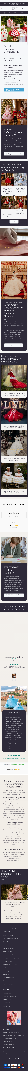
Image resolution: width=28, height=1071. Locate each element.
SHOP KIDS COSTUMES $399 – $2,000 (13, 89)
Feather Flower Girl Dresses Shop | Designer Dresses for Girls (14, 491)
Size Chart (5, 967)
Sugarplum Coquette (8, 954)
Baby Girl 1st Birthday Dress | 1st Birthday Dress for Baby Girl (14, 426)
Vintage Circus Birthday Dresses (11, 958)
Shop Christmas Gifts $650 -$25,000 (14, 153)
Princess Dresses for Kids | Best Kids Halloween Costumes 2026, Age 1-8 (14, 394)
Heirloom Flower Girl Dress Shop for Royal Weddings (14, 459)
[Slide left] (12, 928)
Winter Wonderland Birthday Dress (20, 189)
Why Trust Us (6, 945)
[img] (14, 659)
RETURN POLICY (7, 999)
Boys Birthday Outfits (8, 977)
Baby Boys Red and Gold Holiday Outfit (20, 211)
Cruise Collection (7, 974)
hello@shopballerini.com (10, 1038)
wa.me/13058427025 (14, 1032)
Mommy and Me (7, 980)
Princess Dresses (7, 961)
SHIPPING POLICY (7, 993)
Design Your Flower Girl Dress (13, 595)
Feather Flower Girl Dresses (10, 964)
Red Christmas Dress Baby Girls (7, 189)
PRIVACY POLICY (7, 1002)
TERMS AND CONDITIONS (9, 996)
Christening (6, 971)
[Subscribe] (23, 1053)
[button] (1, 8)
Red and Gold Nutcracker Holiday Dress (7, 212)
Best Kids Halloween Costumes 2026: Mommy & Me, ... (14, 904)
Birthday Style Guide (8, 935)
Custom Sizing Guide (8, 941)
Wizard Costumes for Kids (9, 951)
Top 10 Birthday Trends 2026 (10, 938)
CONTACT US (6, 1006)
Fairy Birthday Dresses (8, 948)
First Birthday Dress (8, 984)
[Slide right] (15, 928)
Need (4, 1035)
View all (14, 221)
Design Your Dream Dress (13, 345)
